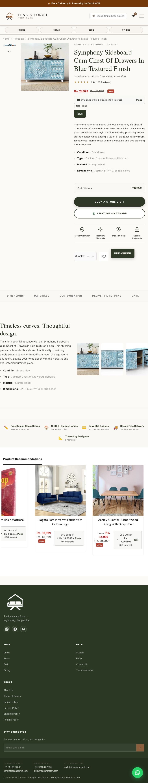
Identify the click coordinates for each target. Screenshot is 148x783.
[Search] (93, 16)
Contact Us (82, 664)
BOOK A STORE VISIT (110, 201)
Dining (7, 670)
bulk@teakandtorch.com (46, 771)
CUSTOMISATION (71, 295)
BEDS (91, 30)
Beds (6, 664)
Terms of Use (73, 777)
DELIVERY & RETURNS (106, 295)
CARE (135, 295)
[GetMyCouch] (16, 602)
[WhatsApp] (23, 629)
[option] (45, 67)
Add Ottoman (85, 188)
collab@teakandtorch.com (77, 767)
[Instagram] (7, 629)
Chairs (7, 652)
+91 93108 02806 (43, 767)
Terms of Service (12, 696)
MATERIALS (41, 295)
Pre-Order (122, 253)
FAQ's (79, 658)
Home (6, 38)
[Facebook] (15, 629)
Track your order (84, 670)
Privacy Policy (11, 708)
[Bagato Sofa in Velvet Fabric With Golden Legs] (60, 490)
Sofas (7, 658)
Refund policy (11, 702)
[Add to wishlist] (103, 256)
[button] (9, 45)
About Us (8, 690)
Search (80, 652)
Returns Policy (11, 719)
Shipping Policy (12, 713)
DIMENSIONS (15, 295)
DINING (22, 30)
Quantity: (80, 255)
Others (126, 30)
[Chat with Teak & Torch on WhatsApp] (137, 772)
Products (19, 38)
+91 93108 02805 (12, 767)
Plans (139, 99)
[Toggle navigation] (141, 16)
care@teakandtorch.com (16, 771)
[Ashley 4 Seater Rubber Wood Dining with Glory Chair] (118, 490)
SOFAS (56, 30)
